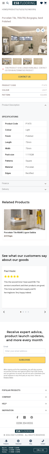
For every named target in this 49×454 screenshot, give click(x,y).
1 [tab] (20, 311)
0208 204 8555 (24, 423)
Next (44, 41)
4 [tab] (28, 311)
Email (6, 347)
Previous (5, 41)
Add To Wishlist (38, 30)
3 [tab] (25, 311)
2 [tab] (23, 311)
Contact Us (24, 77)
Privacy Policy (8, 377)
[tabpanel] (24, 287)
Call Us (40, 450)
